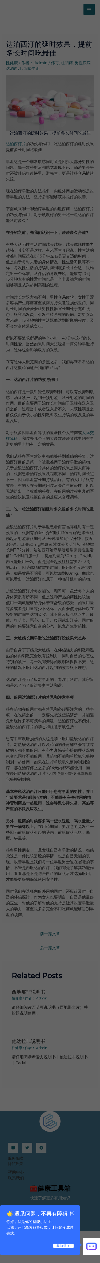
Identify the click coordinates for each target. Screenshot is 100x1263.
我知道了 (63, 1246)
